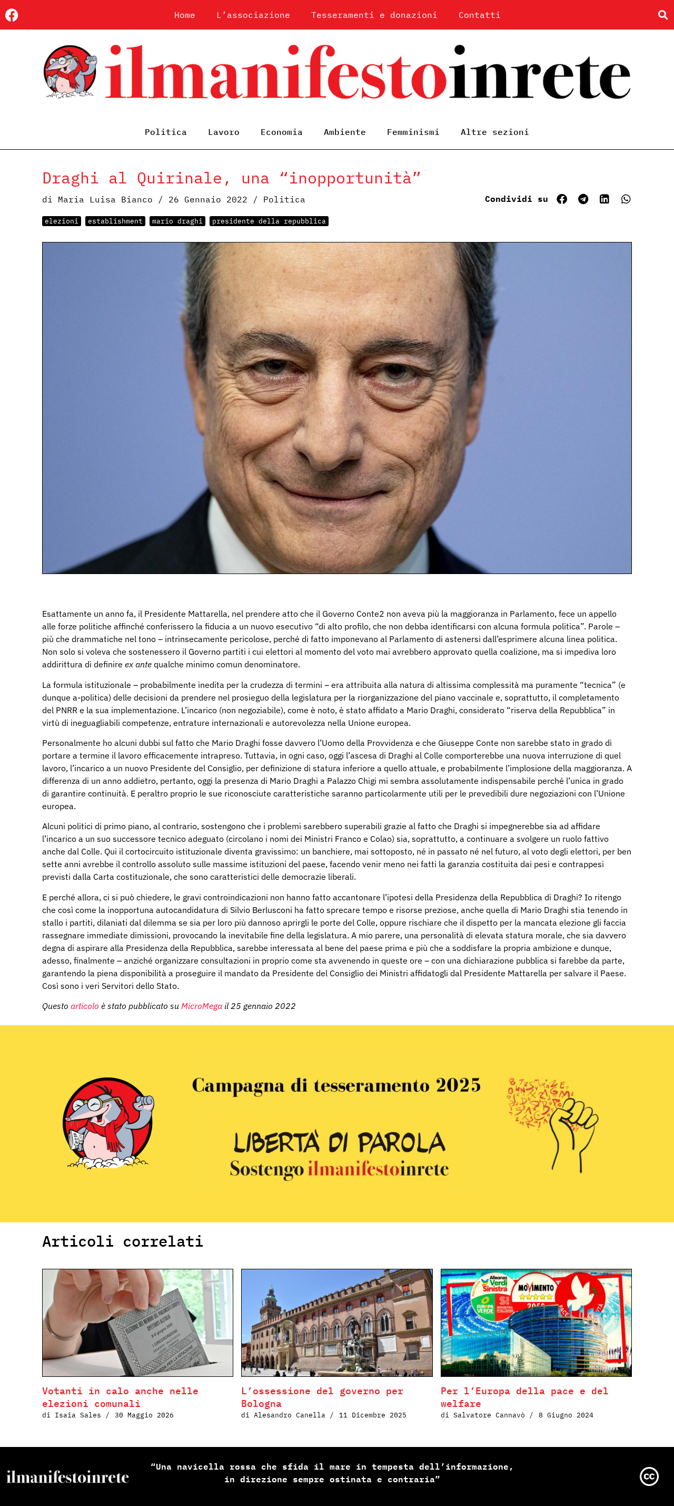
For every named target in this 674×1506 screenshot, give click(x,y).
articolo (85, 1005)
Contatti (480, 14)
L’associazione (253, 14)
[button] (662, 15)
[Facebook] (12, 15)
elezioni (61, 221)
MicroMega (201, 1005)
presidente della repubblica (269, 221)
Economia (282, 132)
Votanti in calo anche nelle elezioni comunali (120, 1397)
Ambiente (345, 132)
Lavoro (224, 132)
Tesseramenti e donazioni (374, 14)
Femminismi (413, 132)
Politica (166, 132)
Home (184, 14)
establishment (115, 221)
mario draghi (177, 221)
